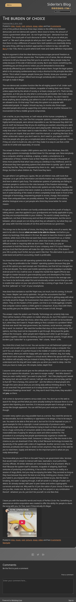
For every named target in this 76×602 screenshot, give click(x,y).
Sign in (71, 600)
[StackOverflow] (64, 8)
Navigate (6, 543)
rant (23, 26)
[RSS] (54, 8)
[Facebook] (60, 8)
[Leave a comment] (70, 8)
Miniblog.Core (17, 600)
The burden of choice (24, 18)
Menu (9, 5)
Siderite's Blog (59, 4)
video (40, 26)
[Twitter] (62, 8)
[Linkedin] (56, 8)
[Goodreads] (68, 8)
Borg (5, 49)
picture (29, 26)
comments (56, 26)
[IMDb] (58, 8)
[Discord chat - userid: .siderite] (52, 8)
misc (13, 26)
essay (35, 26)
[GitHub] (66, 8)
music (18, 26)
